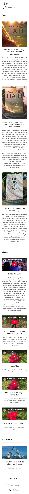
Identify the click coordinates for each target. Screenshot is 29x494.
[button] (25, 5)
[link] (11, 7)
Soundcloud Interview (14, 468)
